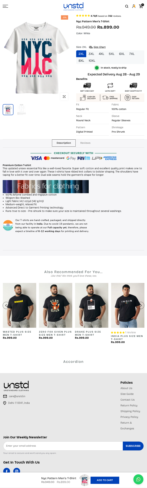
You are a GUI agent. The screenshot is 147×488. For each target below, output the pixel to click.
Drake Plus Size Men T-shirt (88, 334)
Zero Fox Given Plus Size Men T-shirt (55, 334)
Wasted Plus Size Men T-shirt (17, 334)
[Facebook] (6, 471)
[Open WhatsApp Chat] (138, 479)
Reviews (85, 142)
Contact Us (127, 399)
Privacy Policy (129, 417)
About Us (126, 388)
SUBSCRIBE (133, 446)
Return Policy (128, 405)
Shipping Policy (130, 411)
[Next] (140, 305)
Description (64, 142)
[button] (83, 15)
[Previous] (6, 305)
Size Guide (127, 394)
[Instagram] (16, 471)
